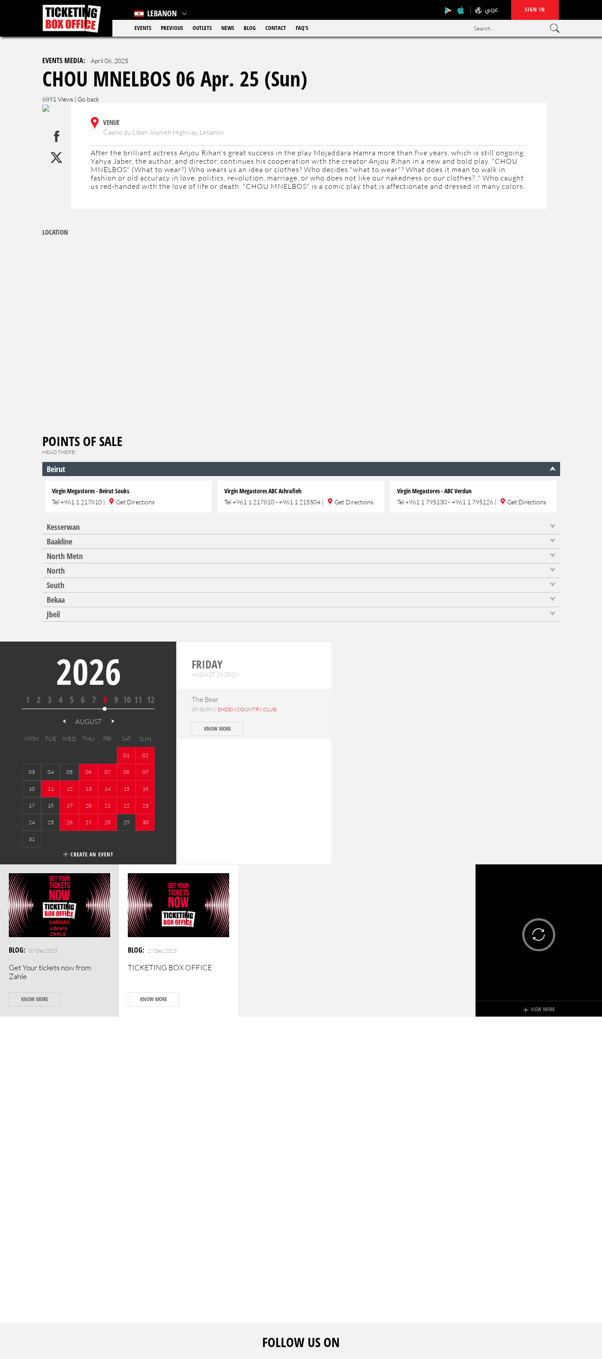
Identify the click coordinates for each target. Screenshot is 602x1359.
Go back (88, 99)
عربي (491, 9)
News (227, 28)
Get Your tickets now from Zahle (50, 972)
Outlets (202, 28)
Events (142, 28)
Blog (16, 950)
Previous (172, 28)
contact (275, 28)
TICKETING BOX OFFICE (170, 967)
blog (250, 28)
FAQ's (302, 28)
